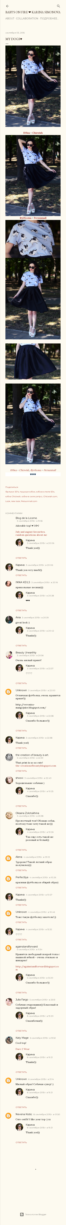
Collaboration (27, 18)
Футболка (25, 217)
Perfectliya (22, 877)
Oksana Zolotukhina (27, 813)
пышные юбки (27, 491)
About (9, 18)
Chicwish (37, 132)
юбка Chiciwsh (13, 496)
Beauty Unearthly (26, 652)
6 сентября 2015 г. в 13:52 (43, 1038)
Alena (19, 856)
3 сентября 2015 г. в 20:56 (30, 655)
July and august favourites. (30, 531)
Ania (18, 617)
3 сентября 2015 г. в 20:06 (40, 543)
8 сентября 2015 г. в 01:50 (47, 1114)
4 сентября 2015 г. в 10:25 (40, 791)
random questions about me (31, 534)
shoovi (19, 777)
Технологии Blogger (35, 1214)
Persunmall (40, 217)
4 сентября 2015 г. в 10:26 (40, 832)
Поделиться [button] (11, 487)
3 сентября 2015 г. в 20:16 (44, 582)
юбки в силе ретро (32, 496)
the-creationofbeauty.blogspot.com (36, 765)
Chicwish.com (50, 496)
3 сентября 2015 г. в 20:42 (40, 630)
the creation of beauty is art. (32, 755)
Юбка (26, 132)
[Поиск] (59, 5)
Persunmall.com (29, 501)
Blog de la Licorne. (26, 518)
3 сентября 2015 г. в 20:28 (40, 595)
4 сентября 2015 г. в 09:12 (37, 857)
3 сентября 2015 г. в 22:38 (40, 716)
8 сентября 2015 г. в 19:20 (40, 1016)
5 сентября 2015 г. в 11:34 (29, 949)
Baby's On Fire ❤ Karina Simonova (32, 12)
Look (7, 501)
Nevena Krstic (24, 1114)
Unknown (21, 690)
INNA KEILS (23, 582)
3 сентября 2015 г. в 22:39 (30, 758)
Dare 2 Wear (23, 1049)
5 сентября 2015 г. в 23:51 (42, 999)
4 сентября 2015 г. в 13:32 (39, 929)
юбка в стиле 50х (45, 491)
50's (17, 491)
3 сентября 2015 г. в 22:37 (40, 668)
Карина (30, 540)
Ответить (21, 558)
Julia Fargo (22, 999)
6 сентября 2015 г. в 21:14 (41, 1079)
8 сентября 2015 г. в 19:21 (40, 1057)
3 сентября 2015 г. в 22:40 (38, 778)
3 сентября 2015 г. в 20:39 (35, 617)
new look (15, 501)
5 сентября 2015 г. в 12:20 (40, 978)
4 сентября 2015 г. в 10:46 (41, 912)
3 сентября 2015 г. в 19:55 (29, 521)
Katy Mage (22, 1037)
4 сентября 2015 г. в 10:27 (39, 894)
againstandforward (27, 946)
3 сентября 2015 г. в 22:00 (41, 690)
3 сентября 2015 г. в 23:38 (30, 816)
